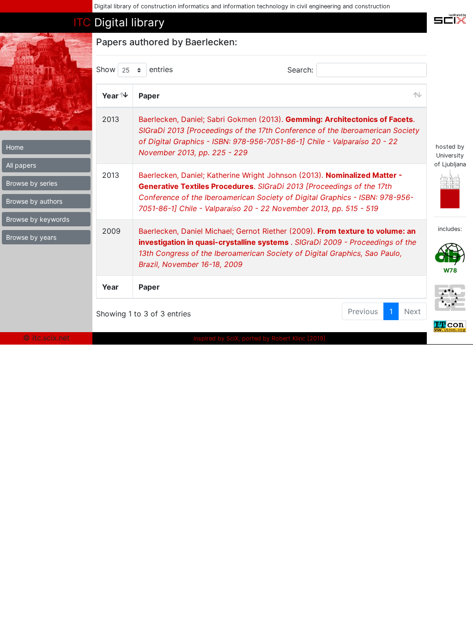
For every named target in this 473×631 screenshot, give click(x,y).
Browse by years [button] (31, 237)
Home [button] (15, 147)
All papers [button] (21, 165)
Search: (300, 69)
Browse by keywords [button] (37, 219)
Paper (149, 95)
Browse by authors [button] (34, 201)
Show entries (134, 69)
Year (110, 95)
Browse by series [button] (31, 183)
